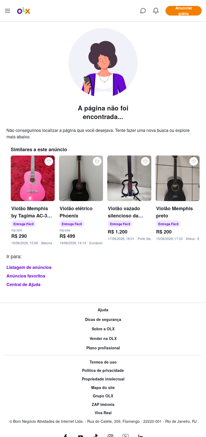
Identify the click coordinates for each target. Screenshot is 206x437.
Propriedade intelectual (103, 379)
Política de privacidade (103, 370)
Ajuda (103, 309)
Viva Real (103, 412)
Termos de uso (103, 362)
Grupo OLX (103, 395)
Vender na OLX (103, 338)
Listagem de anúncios (29, 267)
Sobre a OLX (103, 328)
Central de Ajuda (23, 284)
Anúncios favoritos (25, 276)
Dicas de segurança (103, 319)
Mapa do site (103, 387)
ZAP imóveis (103, 404)
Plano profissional (103, 347)
